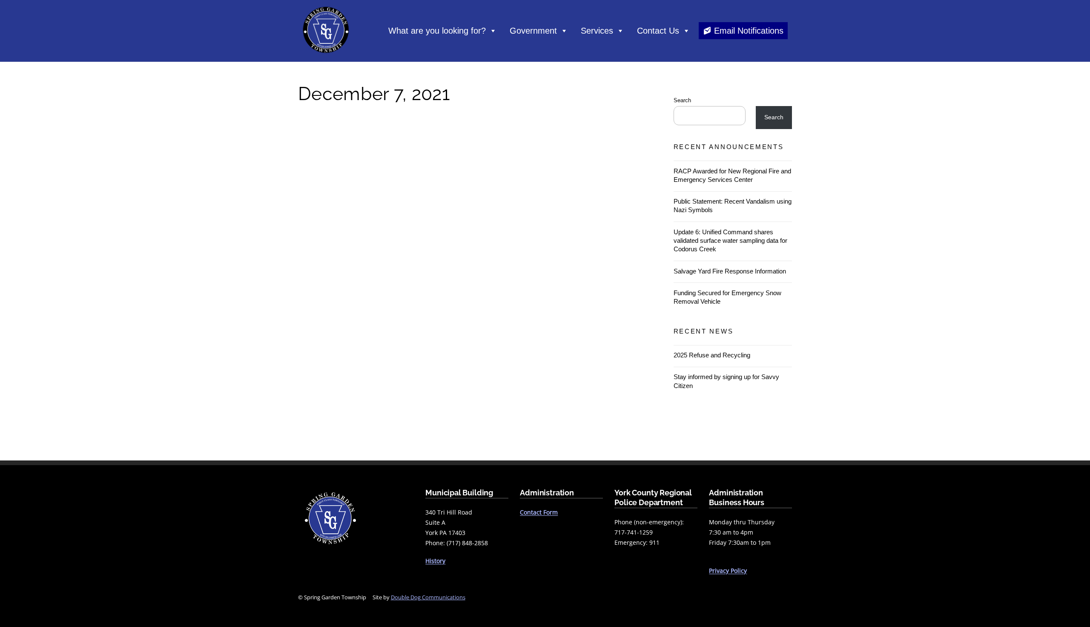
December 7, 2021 (374, 93)
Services (597, 30)
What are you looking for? (437, 30)
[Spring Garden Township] (325, 55)
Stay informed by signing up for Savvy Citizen (726, 381)
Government (533, 30)
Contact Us (658, 30)
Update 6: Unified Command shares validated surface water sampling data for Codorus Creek (730, 240)
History (435, 561)
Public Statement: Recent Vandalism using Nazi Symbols (733, 205)
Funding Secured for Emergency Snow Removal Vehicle (727, 297)
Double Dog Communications (428, 597)
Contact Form (539, 512)
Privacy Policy (728, 571)
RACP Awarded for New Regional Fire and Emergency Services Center (732, 175)
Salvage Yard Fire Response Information (730, 271)
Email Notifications (748, 30)
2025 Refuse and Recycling (712, 355)
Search (682, 100)
